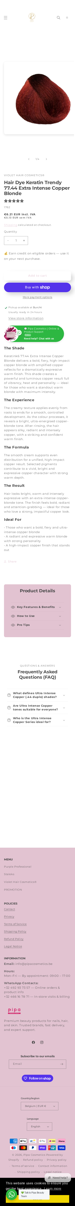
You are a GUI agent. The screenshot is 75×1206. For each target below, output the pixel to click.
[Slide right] (46, 159)
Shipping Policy (15, 931)
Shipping (10, 224)
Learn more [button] (52, 1188)
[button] (6, 18)
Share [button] (12, 561)
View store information (25, 318)
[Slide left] (28, 159)
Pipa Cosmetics (34, 1154)
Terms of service (23, 1165)
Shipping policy (28, 1171)
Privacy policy (57, 1159)
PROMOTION (13, 889)
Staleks (9, 874)
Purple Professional (17, 866)
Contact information (52, 1165)
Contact (9, 909)
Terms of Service (15, 924)
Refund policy (33, 1159)
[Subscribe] (61, 1064)
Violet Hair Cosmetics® (20, 881)
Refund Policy (14, 938)
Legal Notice (13, 946)
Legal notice (53, 1171)
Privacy (9, 916)
